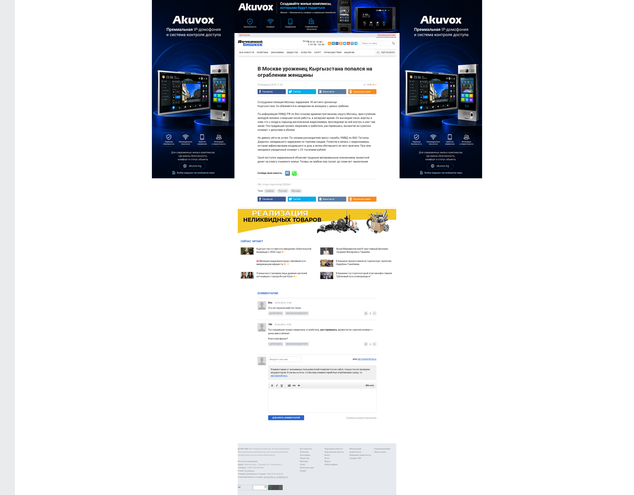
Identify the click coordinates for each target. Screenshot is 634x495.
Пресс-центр (380, 452)
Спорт (317, 52)
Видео (328, 461)
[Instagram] (352, 43)
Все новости (246, 52)
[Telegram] (355, 43)
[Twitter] (344, 43)
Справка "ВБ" (355, 458)
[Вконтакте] (333, 43)
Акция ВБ (349, 52)
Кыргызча (244, 35)
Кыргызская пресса (334, 452)
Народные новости (334, 449)
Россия (283, 191)
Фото (327, 458)
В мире (303, 471)
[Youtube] (348, 43)
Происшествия (332, 52)
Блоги (327, 455)
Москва (296, 191)
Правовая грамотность (360, 455)
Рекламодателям (386, 35)
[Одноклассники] (340, 43)
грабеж (270, 191)
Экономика (277, 52)
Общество (292, 52)
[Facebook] (336, 43)
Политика (262, 52)
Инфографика (331, 464)
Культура (306, 52)
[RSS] (329, 43)
